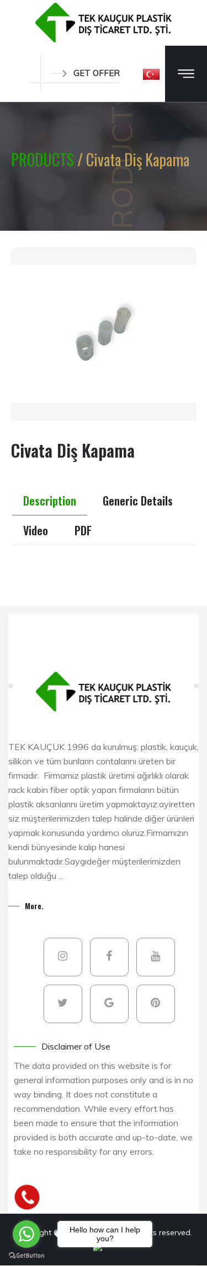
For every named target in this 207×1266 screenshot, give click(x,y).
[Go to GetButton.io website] (26, 1255)
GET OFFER (96, 73)
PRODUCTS (44, 159)
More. (34, 905)
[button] (151, 74)
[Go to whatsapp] (26, 1234)
